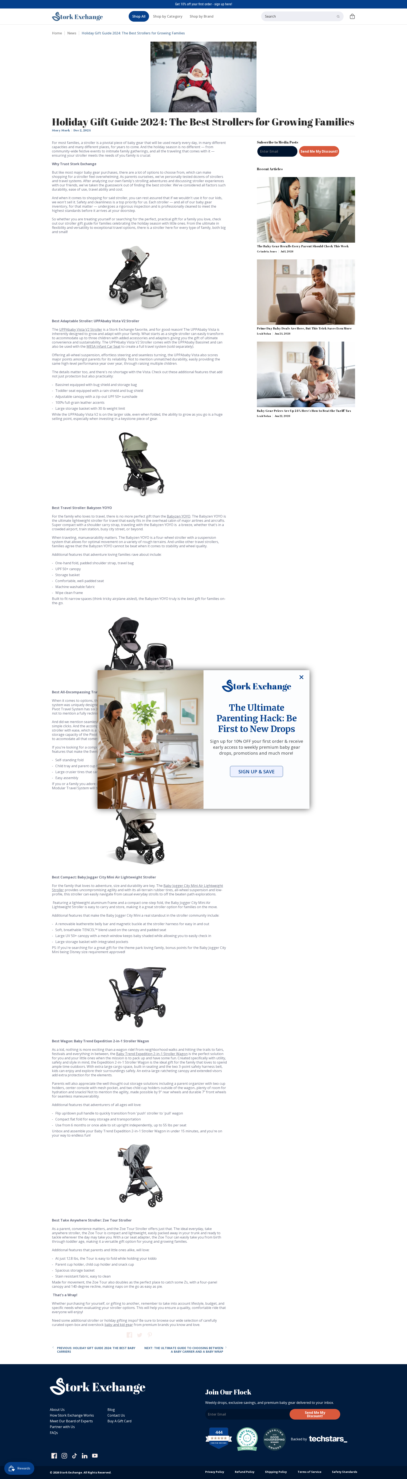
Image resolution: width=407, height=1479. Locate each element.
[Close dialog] (301, 677)
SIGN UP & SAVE (256, 771)
